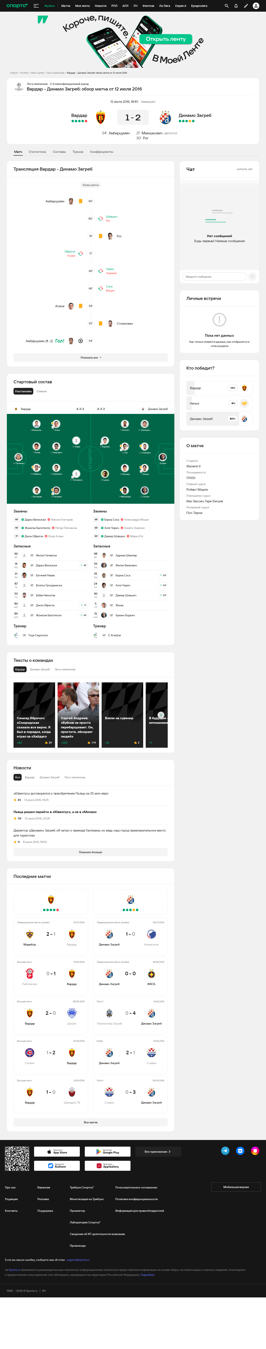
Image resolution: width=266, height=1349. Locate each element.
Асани (71, 255)
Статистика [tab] (37, 152)
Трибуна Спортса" (82, 1187)
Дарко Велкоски (35, 519)
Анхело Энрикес (134, 528)
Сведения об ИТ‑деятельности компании (97, 1234)
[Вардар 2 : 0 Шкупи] (79, 121)
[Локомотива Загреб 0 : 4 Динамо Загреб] (186, 121)
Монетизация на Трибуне (87, 1199)
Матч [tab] (18, 152)
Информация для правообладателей (139, 1211)
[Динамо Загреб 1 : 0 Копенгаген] (193, 121)
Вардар (79, 115)
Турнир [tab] (78, 152)
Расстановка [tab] (23, 391)
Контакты (11, 1211)
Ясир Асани (55, 536)
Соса (109, 286)
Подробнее (147, 1275)
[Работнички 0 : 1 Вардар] (82, 121)
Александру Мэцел (136, 519)
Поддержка (45, 1211)
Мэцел (110, 290)
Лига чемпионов (55, 72)
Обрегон (69, 251)
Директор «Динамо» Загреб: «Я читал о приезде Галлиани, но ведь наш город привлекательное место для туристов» (90, 832)
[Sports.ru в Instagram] (256, 1152)
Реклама (43, 1199)
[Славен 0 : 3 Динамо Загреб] (180, 121)
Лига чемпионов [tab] (74, 777)
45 (19, 800)
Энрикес (111, 273)
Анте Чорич (111, 528)
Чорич (110, 269)
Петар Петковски (66, 528)
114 (19, 818)
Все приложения (156, 1151)
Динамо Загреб (195, 115)
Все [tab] (17, 777)
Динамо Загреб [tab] (49, 777)
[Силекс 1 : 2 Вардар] (76, 121)
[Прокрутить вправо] (161, 715)
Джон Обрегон (34, 536)
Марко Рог (137, 536)
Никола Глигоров (62, 519)
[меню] (36, 6)
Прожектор (77, 1211)
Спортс (14, 72)
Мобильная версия (236, 1187)
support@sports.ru (78, 1260)
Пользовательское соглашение (136, 1187)
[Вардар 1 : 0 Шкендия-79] (72, 121)
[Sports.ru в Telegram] (226, 1152)
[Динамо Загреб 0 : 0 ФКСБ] (190, 121)
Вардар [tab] (30, 777)
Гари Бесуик (214, 501)
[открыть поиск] (226, 6)
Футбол (24, 72)
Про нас (10, 1187)
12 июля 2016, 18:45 (124, 101)
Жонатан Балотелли (37, 528)
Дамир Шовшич (114, 536)
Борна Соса (111, 519)
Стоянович (125, 323)
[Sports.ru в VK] (241, 1152)
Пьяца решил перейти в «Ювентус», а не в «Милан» (55, 812)
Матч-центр (37, 72)
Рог (146, 138)
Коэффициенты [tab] (101, 152)
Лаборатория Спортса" (85, 1222)
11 (19, 842)
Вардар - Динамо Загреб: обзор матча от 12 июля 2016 (97, 72)
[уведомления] (236, 6)
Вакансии (43, 1187)
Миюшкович (152, 133)
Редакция (11, 1199)
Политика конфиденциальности (136, 1199)
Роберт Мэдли (197, 489)
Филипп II (193, 466)
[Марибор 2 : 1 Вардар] (86, 121)
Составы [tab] (59, 152)
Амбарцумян (119, 133)
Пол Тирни (194, 513)
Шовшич (111, 216)
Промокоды (78, 1246)
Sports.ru (14, 1270)
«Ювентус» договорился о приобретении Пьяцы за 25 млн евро (61, 793)
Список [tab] (42, 391)
